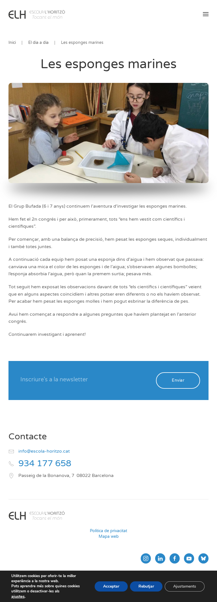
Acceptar (111, 586)
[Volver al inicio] (36, 14)
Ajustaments (184, 586)
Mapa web (109, 536)
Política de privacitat (108, 530)
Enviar (178, 380)
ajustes (18, 596)
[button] (206, 14)
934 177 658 (44, 463)
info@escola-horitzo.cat (44, 451)
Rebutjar (146, 586)
